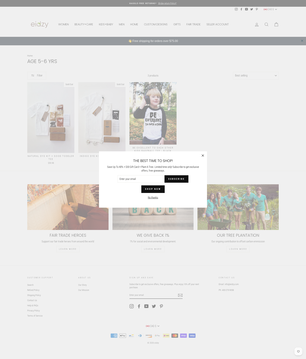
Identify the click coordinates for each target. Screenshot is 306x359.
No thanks (153, 197)
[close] (302, 41)
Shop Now (153, 189)
